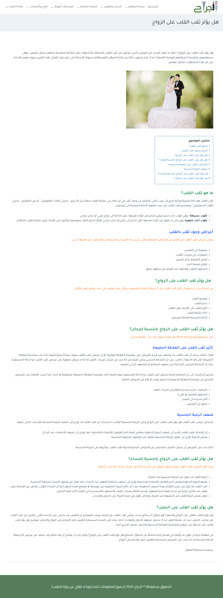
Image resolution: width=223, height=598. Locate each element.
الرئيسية (153, 6)
